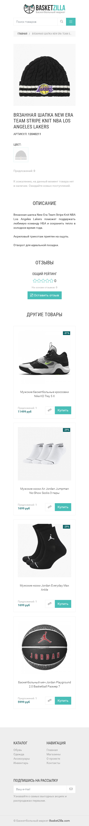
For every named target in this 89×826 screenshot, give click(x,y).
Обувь (17, 750)
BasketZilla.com (59, 820)
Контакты (53, 763)
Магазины (54, 754)
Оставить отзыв (46, 295)
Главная (52, 750)
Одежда (18, 754)
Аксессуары (21, 758)
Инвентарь (20, 763)
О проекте (53, 758)
